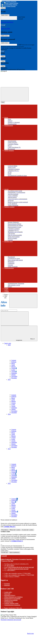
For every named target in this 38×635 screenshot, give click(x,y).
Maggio (13, 366)
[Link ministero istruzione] (8, 1)
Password (20, 19)
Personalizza (4, 530)
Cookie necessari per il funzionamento (11, 546)
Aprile (13, 365)
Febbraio (13, 362)
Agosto (13, 371)
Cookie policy (8, 592)
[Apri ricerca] (23, 301)
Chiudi (3, 56)
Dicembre (14, 378)
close (2, 102)
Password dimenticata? (7, 22)
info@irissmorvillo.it (21, 567)
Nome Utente (21, 17)
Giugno (14, 368)
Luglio (13, 370)
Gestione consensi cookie (11, 603)
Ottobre (13, 374)
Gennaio (13, 360)
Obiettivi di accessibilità (10, 600)
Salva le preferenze (14, 552)
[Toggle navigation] (15, 94)
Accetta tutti (27, 530)
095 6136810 (10, 565)
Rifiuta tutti (15, 530)
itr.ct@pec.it (18, 569)
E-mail (19, 44)
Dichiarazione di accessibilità (12, 598)
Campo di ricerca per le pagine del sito (11, 308)
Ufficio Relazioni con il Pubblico (13, 597)
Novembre (14, 376)
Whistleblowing (8, 602)
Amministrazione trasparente (12, 605)
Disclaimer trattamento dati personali (11, 619)
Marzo (13, 363)
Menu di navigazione (25, 339)
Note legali (7, 593)
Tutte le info (7, 343)
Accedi (3, 8)
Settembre (14, 373)
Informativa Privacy (9, 595)
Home (6, 294)
